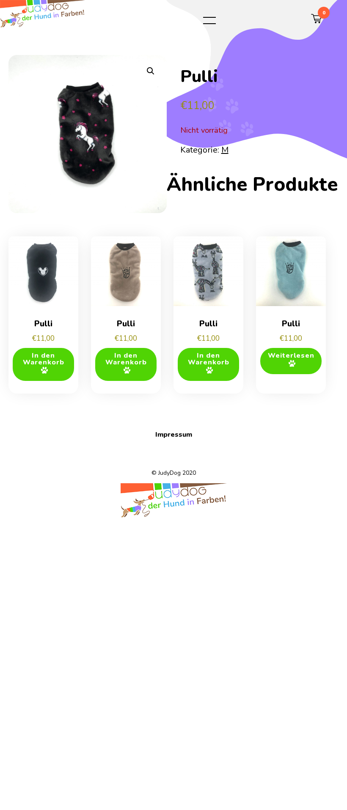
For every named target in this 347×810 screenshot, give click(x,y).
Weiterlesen (291, 355)
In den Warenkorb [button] (43, 359)
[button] (150, 71)
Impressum (173, 434)
